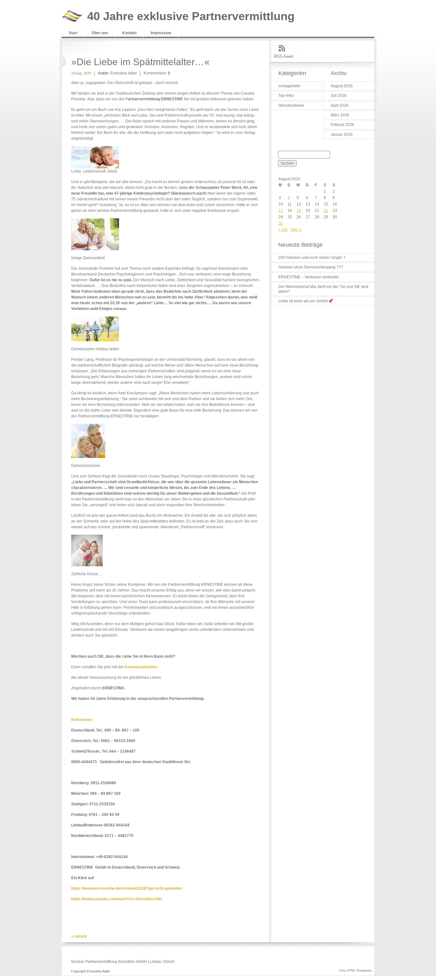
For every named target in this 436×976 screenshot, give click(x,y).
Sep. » (296, 229)
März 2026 (340, 115)
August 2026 (342, 86)
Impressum (161, 33)
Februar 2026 (342, 124)
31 (281, 223)
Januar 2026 (342, 134)
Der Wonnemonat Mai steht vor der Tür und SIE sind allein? (323, 288)
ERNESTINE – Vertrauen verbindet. (309, 277)
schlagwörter (289, 86)
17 (281, 210)
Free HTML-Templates (355, 970)
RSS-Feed (283, 56)
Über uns (100, 33)
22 (326, 210)
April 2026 (340, 105)
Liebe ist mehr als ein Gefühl (303, 301)
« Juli (283, 229)
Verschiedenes (291, 105)
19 (299, 210)
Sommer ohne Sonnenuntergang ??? (310, 267)
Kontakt (129, 33)
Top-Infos (286, 95)
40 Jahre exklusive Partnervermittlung (191, 16)
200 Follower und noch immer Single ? (311, 257)
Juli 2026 (339, 95)
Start (73, 33)
